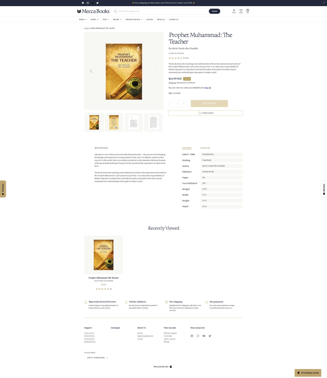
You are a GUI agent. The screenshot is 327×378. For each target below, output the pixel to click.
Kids (105, 19)
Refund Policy (89, 336)
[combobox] (163, 11)
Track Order (168, 336)
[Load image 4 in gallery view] (153, 122)
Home (86, 28)
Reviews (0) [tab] (205, 148)
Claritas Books (176, 53)
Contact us (173, 19)
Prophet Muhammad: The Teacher (102, 28)
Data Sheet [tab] (186, 148)
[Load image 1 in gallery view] (94, 122)
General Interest (133, 19)
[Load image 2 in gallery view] (114, 122)
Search (214, 11)
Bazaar (116, 19)
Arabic (93, 19)
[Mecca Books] (93, 11)
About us (161, 19)
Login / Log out (169, 339)
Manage (167, 342)
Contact (140, 339)
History (140, 333)
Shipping (172, 83)
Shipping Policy (90, 342)
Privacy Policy (89, 339)
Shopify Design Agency (171, 367)
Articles (150, 19)
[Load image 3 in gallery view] (133, 122)
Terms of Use (89, 333)
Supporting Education (145, 336)
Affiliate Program (170, 333)
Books (81, 19)
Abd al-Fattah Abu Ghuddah (185, 49)
